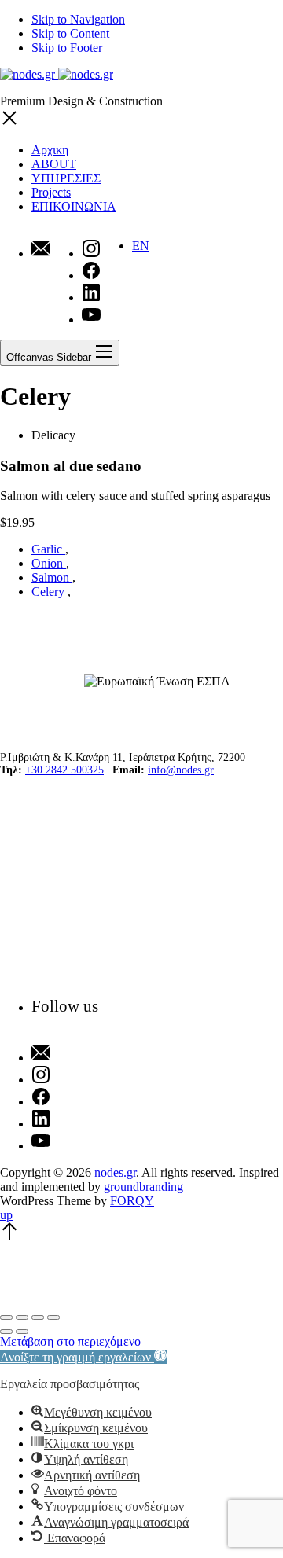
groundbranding (143, 1186)
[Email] (40, 250)
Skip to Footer (66, 47)
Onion (48, 563)
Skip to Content (70, 33)
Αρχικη (49, 149)
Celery (49, 591)
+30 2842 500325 (64, 770)
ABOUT (53, 164)
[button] (83, 1357)
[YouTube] (64, 1142)
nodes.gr (115, 1172)
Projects (51, 192)
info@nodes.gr (181, 770)
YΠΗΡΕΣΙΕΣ (66, 178)
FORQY (132, 1200)
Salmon (51, 577)
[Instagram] (64, 1076)
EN (140, 245)
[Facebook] (64, 1098)
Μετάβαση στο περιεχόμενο (70, 1341)
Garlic (48, 549)
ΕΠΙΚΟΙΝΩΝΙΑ (73, 206)
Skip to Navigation (78, 19)
